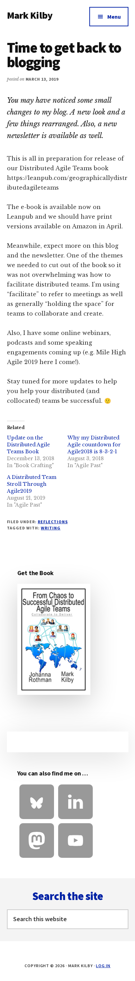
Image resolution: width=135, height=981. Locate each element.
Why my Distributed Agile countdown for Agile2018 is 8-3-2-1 (94, 445)
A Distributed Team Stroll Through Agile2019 (31, 484)
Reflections (53, 521)
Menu (114, 16)
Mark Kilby (30, 15)
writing (51, 527)
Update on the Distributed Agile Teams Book (28, 445)
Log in (103, 965)
